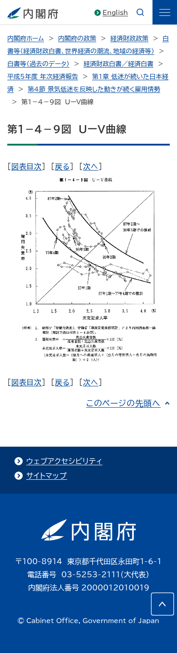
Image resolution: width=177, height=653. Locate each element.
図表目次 (26, 166)
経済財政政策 (129, 38)
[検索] (140, 12)
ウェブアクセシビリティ (64, 461)
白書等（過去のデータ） (38, 64)
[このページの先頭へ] (162, 604)
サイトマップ (46, 475)
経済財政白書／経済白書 (118, 64)
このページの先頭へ (123, 403)
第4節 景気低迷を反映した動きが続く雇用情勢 (94, 89)
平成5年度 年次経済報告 (42, 76)
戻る (62, 166)
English (115, 13)
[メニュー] (164, 12)
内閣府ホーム (25, 38)
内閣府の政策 (77, 38)
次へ (90, 166)
